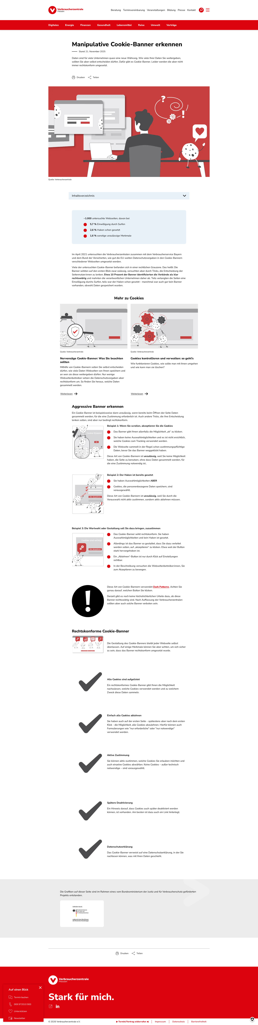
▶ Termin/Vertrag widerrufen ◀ (132, 1021)
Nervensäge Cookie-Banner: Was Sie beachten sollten (91, 360)
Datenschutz (178, 1021)
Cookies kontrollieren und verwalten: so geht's (162, 358)
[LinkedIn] (57, 1006)
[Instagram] (50, 1006)
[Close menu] (40, 987)
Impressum (160, 1021)
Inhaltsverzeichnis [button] (83, 196)
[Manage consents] (252, 1019)
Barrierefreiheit (198, 1021)
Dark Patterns (161, 586)
